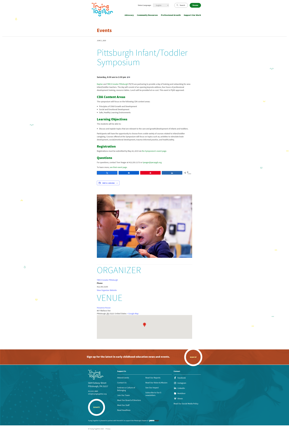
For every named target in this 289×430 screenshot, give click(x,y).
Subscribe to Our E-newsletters (153, 394)
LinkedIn (181, 388)
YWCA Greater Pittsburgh (117, 84)
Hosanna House (104, 307)
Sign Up (193, 357)
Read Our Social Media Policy (186, 403)
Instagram (181, 383)
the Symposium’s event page (154, 151)
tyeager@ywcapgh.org (152, 162)
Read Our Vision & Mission (156, 382)
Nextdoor (181, 393)
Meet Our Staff (123, 405)
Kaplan (100, 84)
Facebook (181, 378)
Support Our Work (192, 15)
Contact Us (122, 382)
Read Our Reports (152, 377)
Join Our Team (123, 395)
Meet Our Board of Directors (129, 400)
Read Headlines (124, 410)
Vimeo (180, 399)
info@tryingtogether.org (97, 394)
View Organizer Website (107, 290)
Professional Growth (171, 15)
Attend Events (123, 377)
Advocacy (129, 15)
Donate (195, 5)
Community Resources (147, 15)
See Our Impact (152, 387)
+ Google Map (133, 313)
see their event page (118, 167)
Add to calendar (108, 183)
